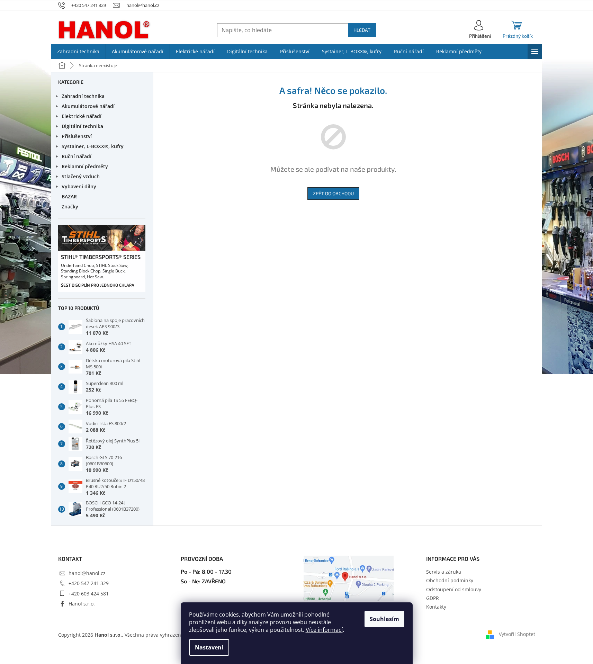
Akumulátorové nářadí (88, 106)
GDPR (432, 598)
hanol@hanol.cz (87, 573)
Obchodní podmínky (449, 580)
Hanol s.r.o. (82, 603)
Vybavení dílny (79, 186)
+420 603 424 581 (89, 593)
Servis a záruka (443, 571)
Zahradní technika (83, 96)
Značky (70, 206)
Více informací (324, 630)
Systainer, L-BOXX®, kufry (93, 146)
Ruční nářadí (76, 156)
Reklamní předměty (85, 166)
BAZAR (69, 196)
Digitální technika (82, 126)
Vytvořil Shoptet (517, 634)
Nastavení (209, 647)
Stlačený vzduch (81, 176)
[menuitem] (78, 51)
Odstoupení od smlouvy (453, 589)
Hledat (361, 30)
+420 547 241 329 (89, 583)
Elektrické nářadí (81, 116)
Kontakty (436, 606)
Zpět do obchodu (333, 193)
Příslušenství (77, 136)
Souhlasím (384, 619)
